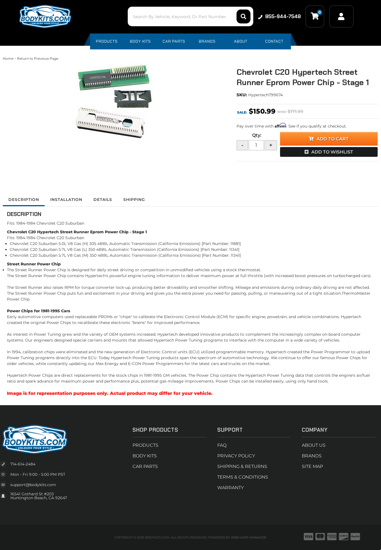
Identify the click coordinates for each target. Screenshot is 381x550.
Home (8, 58)
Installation (66, 199)
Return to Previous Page (37, 58)
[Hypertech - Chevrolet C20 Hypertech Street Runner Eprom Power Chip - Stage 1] (115, 101)
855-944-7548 (283, 16)
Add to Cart (333, 138)
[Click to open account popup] (341, 16)
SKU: (242, 94)
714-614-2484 (22, 464)
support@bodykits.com (33, 485)
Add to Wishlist (332, 152)
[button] (190, 16)
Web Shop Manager (248, 537)
